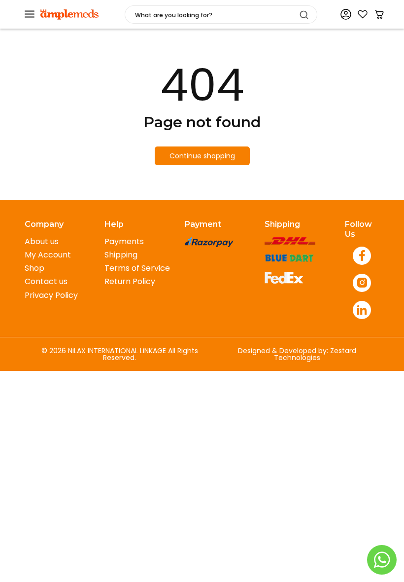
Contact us (46, 281)
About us (42, 241)
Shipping (120, 254)
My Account (48, 254)
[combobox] (221, 14)
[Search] (304, 15)
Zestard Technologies (315, 354)
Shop (34, 268)
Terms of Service (137, 268)
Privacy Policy (51, 295)
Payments (124, 241)
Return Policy (129, 281)
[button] (29, 14)
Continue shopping (202, 156)
